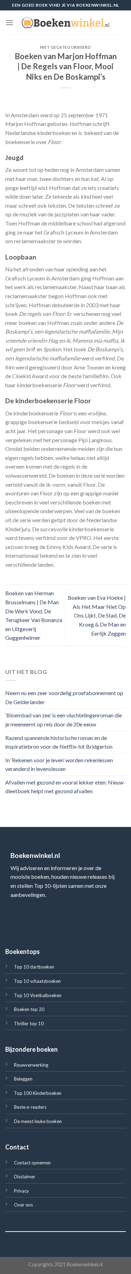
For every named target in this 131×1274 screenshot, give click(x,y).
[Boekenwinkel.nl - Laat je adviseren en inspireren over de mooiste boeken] (66, 22)
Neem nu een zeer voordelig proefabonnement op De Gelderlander (64, 697)
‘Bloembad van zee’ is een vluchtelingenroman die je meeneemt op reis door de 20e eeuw (63, 720)
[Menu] (9, 22)
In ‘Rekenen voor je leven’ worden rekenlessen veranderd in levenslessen (59, 764)
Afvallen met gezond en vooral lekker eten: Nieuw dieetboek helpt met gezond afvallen (64, 787)
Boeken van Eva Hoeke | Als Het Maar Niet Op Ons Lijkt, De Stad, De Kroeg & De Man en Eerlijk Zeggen (97, 615)
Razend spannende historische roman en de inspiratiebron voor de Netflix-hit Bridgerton (58, 742)
